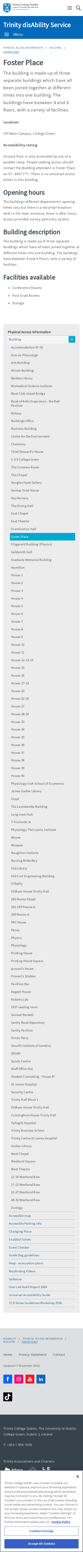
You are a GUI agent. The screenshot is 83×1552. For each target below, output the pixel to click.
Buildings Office (22, 421)
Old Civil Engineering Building (32, 876)
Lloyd (15, 799)
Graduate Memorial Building (31, 560)
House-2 (17, 583)
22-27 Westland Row (25, 1192)
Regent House (21, 992)
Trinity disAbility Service (37, 24)
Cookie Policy (60, 1522)
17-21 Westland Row (25, 1184)
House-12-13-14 (22, 660)
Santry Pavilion (22, 1030)
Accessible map (20, 1215)
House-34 (17, 729)
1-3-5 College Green (25, 459)
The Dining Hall (22, 506)
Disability (9, 1338)
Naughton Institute (24, 853)
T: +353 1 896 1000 (17, 1444)
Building (55, 47)
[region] (41, 1511)
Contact (59, 1354)
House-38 (17, 760)
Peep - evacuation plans (26, 1263)
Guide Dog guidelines (24, 1255)
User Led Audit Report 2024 (28, 1287)
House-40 (17, 776)
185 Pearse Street (23, 899)
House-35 (17, 737)
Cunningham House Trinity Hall (33, 1115)
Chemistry (18, 444)
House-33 (17, 722)
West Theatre (20, 1169)
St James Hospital (24, 1084)
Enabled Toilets (20, 1239)
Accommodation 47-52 (27, 347)
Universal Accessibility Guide (29, 1295)
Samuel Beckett (22, 1015)
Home (7, 1354)
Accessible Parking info (25, 1223)
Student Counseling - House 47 (33, 1076)
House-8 (17, 629)
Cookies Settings (41, 1531)
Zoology (17, 1208)
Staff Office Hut (22, 1069)
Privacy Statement (32, 1354)
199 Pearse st (20, 914)
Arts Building (20, 362)
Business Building (24, 428)
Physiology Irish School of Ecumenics (37, 783)
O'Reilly (16, 883)
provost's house (22, 968)
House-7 (17, 621)
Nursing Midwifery (24, 860)
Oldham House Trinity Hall (30, 891)
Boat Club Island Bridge (28, 393)
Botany (16, 413)
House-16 (17, 675)
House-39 (17, 768)
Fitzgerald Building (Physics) (31, 544)
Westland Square (23, 1161)
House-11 (17, 652)
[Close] (78, 1476)
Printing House (21, 953)
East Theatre (20, 521)
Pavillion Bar (20, 984)
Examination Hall (23, 529)
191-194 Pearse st (23, 907)
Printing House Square (27, 961)
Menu (18, 34)
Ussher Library (21, 1146)
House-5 (17, 606)
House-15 (17, 667)
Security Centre (22, 1092)
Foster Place (11, 51)
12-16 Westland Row (25, 1177)
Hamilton (18, 567)
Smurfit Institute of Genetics (31, 1045)
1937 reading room (24, 1007)
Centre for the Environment (30, 436)
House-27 (17, 706)
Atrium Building (22, 370)
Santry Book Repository (28, 1022)
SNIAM (16, 1053)
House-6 (17, 614)
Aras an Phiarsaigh (24, 355)
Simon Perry (19, 1038)
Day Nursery (19, 498)
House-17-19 (20, 683)
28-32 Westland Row (25, 1200)
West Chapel (20, 1154)
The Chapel (19, 475)
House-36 (17, 745)
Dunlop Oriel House (25, 490)
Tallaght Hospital (23, 1123)
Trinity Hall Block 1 (24, 1099)
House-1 (17, 575)
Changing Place (20, 1231)
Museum (17, 845)
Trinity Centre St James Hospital (34, 1138)
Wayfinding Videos (22, 1271)
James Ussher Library (26, 791)
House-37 (17, 752)
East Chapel (19, 513)
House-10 (17, 644)
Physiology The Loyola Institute (33, 829)
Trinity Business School (27, 1130)
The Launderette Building (29, 806)
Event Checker (19, 1247)
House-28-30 (20, 714)
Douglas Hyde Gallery (26, 482)
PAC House (18, 922)
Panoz (15, 930)
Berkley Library (22, 378)
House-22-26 (20, 698)
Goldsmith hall (21, 552)
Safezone (15, 1279)
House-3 (17, 590)
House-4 (17, 598)
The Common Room (25, 467)
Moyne (16, 837)
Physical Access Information (23, 47)
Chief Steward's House (27, 451)
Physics (16, 938)
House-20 (17, 691)
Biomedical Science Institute (31, 386)
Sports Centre (21, 1061)
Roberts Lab (19, 999)
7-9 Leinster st (21, 822)
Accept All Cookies (41, 1544)
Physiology (19, 945)
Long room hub (22, 814)
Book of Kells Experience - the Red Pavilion (35, 403)
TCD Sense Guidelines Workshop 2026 (35, 1303)
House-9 (17, 637)
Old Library (19, 868)
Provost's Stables (23, 976)
